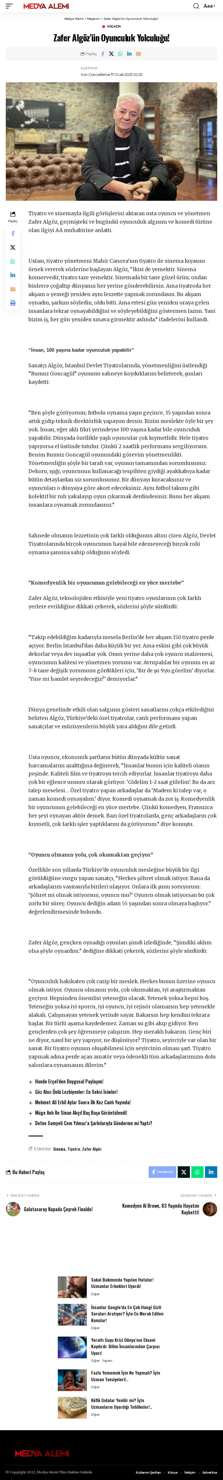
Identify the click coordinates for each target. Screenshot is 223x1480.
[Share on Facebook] (102, 54)
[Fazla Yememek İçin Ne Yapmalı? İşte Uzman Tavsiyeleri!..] (72, 1380)
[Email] (138, 54)
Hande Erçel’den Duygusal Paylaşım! (69, 1081)
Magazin (114, 26)
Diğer (95, 1294)
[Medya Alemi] (46, 6)
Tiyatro (73, 1149)
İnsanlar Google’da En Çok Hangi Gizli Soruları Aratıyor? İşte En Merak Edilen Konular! (127, 1313)
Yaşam (107, 1361)
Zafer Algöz (92, 1149)
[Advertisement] (111, 1249)
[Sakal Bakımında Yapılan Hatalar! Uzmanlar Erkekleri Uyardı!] (72, 1287)
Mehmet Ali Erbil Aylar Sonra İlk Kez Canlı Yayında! (83, 1102)
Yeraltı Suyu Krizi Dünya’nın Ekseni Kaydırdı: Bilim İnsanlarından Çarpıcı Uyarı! (125, 1346)
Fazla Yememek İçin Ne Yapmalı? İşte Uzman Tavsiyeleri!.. (125, 1375)
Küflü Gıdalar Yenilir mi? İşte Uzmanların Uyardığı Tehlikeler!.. (121, 1403)
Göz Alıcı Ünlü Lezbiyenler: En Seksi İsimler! (76, 1091)
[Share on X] (111, 54)
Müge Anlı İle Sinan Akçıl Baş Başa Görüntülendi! (81, 1112)
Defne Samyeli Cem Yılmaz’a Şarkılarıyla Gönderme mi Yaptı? (93, 1123)
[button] (11, 6)
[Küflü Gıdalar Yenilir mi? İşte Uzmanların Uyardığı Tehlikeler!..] (72, 1408)
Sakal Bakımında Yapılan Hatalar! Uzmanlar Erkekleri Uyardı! (122, 1282)
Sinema (59, 1149)
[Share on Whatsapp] (120, 54)
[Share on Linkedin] (129, 54)
